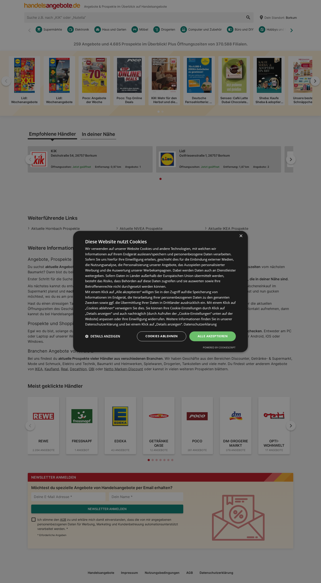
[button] (102, 336)
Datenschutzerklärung (200, 324)
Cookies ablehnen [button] (161, 336)
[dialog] (160, 291)
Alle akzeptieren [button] (213, 336)
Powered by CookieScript (219, 347)
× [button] (240, 236)
